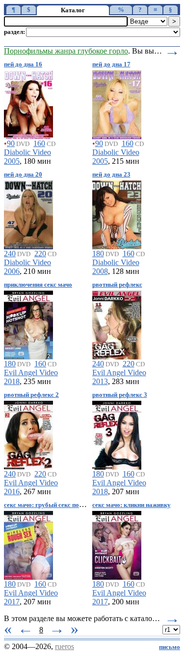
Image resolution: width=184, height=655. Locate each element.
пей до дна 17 (111, 64)
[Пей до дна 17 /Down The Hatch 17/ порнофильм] (116, 103)
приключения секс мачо (38, 284)
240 (10, 253)
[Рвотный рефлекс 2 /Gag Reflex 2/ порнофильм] (28, 433)
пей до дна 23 (111, 174)
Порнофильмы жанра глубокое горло (66, 51)
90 (11, 143)
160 (39, 143)
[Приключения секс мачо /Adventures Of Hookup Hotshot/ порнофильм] (28, 323)
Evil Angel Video (31, 372)
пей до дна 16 (23, 64)
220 (40, 253)
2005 (12, 161)
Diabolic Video (27, 152)
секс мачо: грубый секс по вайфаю (54, 505)
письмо (169, 647)
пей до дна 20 (23, 174)
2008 (100, 271)
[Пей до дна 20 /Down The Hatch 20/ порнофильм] (28, 213)
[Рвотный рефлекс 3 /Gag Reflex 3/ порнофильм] (116, 433)
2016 (12, 491)
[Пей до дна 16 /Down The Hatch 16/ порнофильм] (28, 103)
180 (98, 253)
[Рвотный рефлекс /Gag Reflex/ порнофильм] (116, 323)
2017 (12, 601)
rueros (64, 646)
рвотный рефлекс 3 (119, 394)
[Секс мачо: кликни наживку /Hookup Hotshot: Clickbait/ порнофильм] (116, 543)
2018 (12, 381)
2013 (100, 381)
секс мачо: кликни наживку (131, 505)
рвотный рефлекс (117, 284)
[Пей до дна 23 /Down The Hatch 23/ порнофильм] (116, 213)
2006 (12, 271)
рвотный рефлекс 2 (31, 394)
